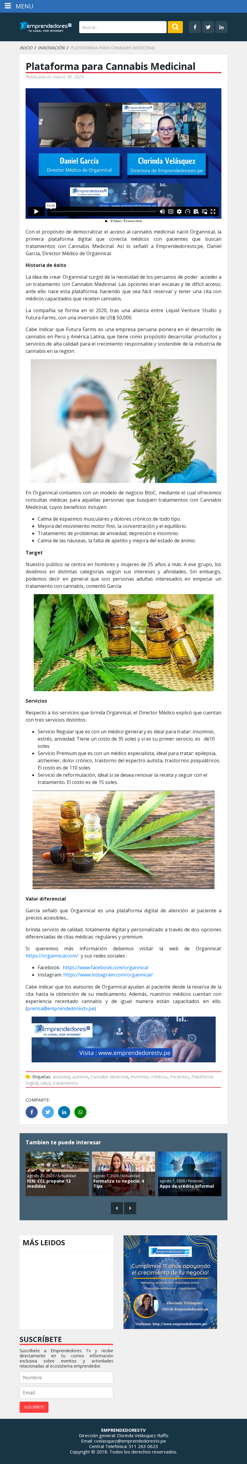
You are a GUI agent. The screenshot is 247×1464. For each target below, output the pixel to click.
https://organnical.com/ (52, 955)
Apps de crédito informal (187, 1186)
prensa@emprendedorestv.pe (60, 1008)
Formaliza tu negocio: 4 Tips (118, 1183)
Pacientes (179, 1077)
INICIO (26, 48)
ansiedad (61, 1077)
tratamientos (65, 1083)
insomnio (139, 1077)
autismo (80, 1077)
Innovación (51, 48)
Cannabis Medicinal (109, 1077)
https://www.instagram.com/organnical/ (108, 974)
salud (45, 1083)
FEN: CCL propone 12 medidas (48, 1183)
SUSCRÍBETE (34, 1407)
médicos (159, 1077)
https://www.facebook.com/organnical (105, 967)
